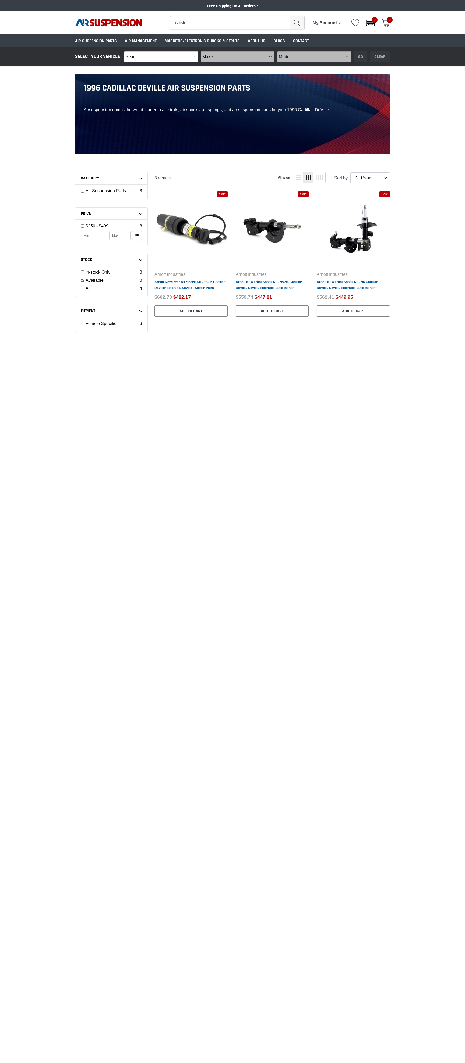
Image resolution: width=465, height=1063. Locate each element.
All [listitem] (88, 288)
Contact (301, 41)
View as (284, 178)
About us (256, 41)
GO (137, 235)
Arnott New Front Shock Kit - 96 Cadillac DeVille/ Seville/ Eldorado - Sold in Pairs (347, 285)
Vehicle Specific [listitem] (101, 323)
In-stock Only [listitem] (98, 272)
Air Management (141, 41)
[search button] (297, 22)
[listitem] (112, 226)
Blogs (279, 41)
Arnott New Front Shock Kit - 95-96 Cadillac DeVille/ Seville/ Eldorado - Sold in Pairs (269, 285)
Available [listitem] (95, 280)
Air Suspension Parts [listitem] (106, 190)
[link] (191, 229)
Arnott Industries (169, 274)
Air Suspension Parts (96, 41)
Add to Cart (190, 311)
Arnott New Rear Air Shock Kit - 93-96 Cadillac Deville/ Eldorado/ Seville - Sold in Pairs (190, 285)
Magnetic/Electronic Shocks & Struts (202, 41)
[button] (370, 22)
